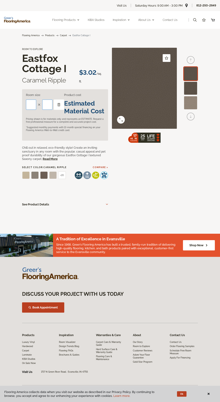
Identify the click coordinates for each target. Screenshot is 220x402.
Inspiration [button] (119, 20)
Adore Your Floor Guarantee (141, 356)
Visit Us (122, 5)
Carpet (63, 35)
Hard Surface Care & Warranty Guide (106, 350)
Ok (181, 394)
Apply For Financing (180, 357)
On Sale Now (29, 363)
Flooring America (31, 35)
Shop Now (196, 245)
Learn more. (121, 395)
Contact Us (170, 20)
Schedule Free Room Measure (180, 352)
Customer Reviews (142, 350)
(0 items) (213, 20)
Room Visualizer (67, 342)
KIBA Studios (96, 20)
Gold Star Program (142, 362)
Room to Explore (141, 346)
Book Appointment (45, 307)
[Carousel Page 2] (190, 88)
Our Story (138, 342)
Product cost (72, 95)
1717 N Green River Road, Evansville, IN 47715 (64, 371)
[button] (195, 20)
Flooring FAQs (66, 350)
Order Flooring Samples (182, 346)
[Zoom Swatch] (121, 120)
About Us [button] (144, 20)
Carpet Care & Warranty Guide (108, 343)
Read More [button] (50, 159)
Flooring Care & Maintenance (104, 358)
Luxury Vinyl (28, 342)
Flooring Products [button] (64, 20)
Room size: (33, 95)
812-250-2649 (206, 5)
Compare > (100, 167)
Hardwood (27, 346)
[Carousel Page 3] (190, 102)
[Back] (191, 60)
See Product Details (35, 204)
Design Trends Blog (69, 346)
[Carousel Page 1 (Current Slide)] (190, 73)
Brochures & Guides (69, 354)
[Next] (191, 116)
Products (49, 35)
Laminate (27, 354)
